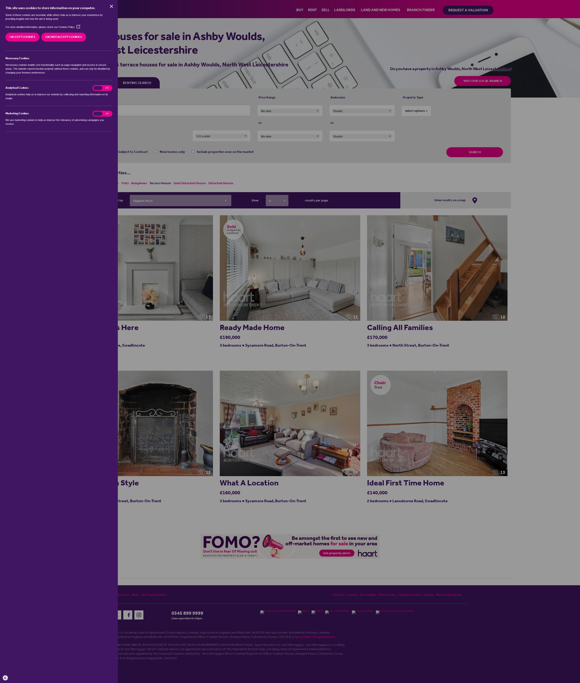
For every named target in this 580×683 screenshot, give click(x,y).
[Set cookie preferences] (9, 674)
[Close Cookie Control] (111, 6)
